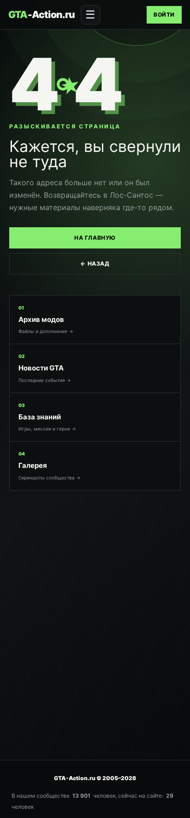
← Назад (94, 263)
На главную (95, 237)
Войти (164, 14)
